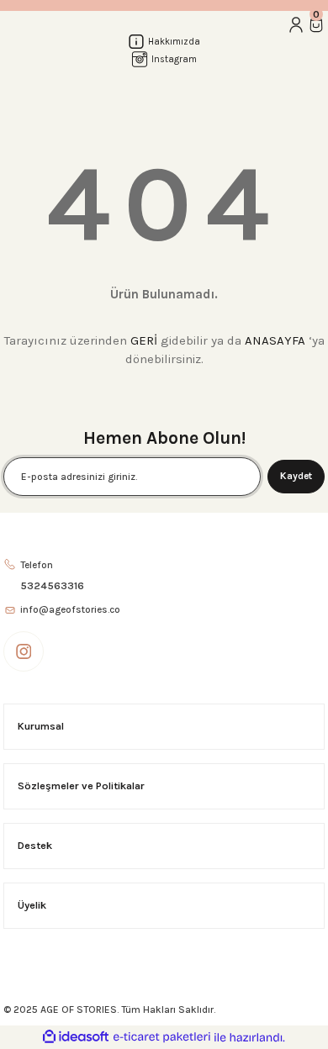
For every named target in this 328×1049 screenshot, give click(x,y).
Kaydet (296, 476)
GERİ (143, 340)
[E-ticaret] (162, 1037)
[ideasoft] (75, 1037)
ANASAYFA (275, 340)
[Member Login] (296, 24)
